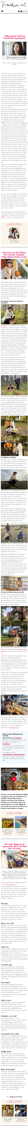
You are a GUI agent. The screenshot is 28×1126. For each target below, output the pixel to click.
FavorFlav (4, 874)
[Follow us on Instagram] (21, 11)
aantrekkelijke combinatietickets (14, 754)
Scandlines (6, 744)
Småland (3, 325)
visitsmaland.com (14, 727)
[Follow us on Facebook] (19, 11)
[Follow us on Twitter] (24, 11)
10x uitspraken (10, 884)
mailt (2, 216)
